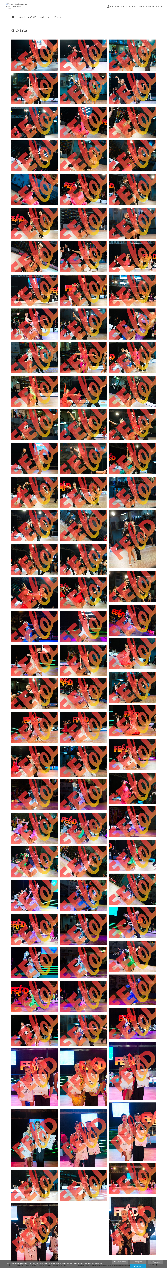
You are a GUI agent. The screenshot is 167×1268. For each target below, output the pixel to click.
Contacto (131, 6)
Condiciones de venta (150, 6)
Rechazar (156, 1262)
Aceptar (138, 1266)
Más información (120, 1262)
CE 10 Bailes (56, 17)
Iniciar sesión (117, 6)
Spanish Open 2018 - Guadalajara (33, 17)
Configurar (138, 1262)
